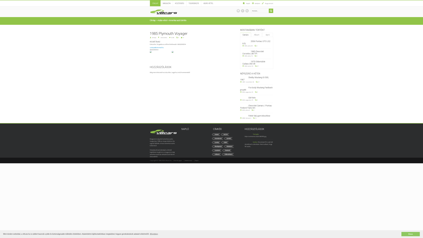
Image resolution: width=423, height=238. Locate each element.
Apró (268, 35)
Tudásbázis (194, 3)
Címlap (155, 3)
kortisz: (255, 142)
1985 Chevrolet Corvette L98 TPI (253, 52)
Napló (248, 3)
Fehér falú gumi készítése (259, 116)
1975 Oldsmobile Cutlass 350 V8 (253, 62)
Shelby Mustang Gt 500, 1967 (254, 78)
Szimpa (154, 37)
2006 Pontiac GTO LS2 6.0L (256, 42)
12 (255, 118)
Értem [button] (410, 234)
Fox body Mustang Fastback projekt (256, 88)
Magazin (167, 3)
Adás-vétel (208, 3)
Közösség (179, 3)
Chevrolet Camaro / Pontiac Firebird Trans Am (256, 106)
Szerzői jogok (178, 160)
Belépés (257, 3)
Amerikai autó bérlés (177, 20)
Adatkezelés (188, 160)
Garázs (246, 35)
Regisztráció (269, 3)
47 (257, 66)
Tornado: (256, 134)
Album (256, 35)
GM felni (252, 98)
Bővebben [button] (154, 234)
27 (258, 82)
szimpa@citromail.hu (157, 47)
